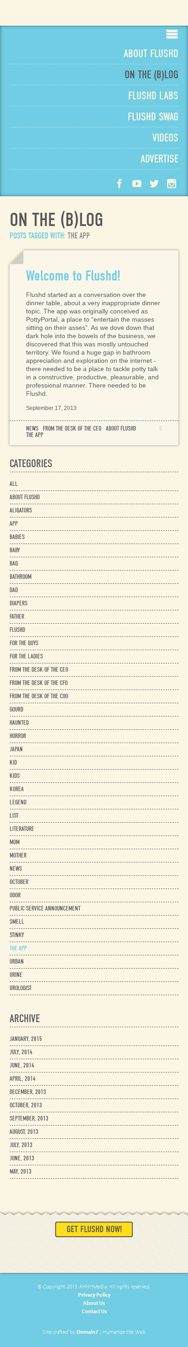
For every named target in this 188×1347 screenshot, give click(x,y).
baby (15, 550)
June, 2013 (22, 1158)
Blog (151, 74)
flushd (17, 630)
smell (17, 922)
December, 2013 (28, 1092)
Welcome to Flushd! (73, 275)
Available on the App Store (153, 12)
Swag (153, 116)
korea (17, 789)
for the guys (24, 643)
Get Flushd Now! (94, 1229)
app (14, 524)
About (151, 53)
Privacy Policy (94, 1294)
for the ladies (26, 656)
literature (22, 829)
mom (15, 842)
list (14, 815)
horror (18, 736)
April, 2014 (23, 1079)
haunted (19, 723)
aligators (21, 510)
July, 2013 (21, 1145)
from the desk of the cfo (39, 683)
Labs (153, 95)
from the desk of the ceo (72, 429)
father (17, 616)
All (14, 484)
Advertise (159, 158)
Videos (165, 137)
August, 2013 (24, 1132)
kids (15, 776)
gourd (16, 709)
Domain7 (88, 1331)
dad (14, 590)
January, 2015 (26, 1039)
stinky (17, 935)
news (32, 429)
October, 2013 (26, 1105)
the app (34, 435)
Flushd (39, 16)
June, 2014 (22, 1065)
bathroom (20, 577)
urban (17, 961)
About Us (94, 1302)
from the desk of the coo (39, 696)
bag (14, 563)
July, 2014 (21, 1052)
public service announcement (45, 908)
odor (15, 895)
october (19, 882)
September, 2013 (29, 1118)
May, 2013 (20, 1171)
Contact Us (94, 1311)
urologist (20, 988)
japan (16, 749)
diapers (18, 603)
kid (13, 762)
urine (16, 975)
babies (17, 537)
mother (18, 855)
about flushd (121, 429)
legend (18, 802)
